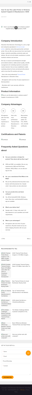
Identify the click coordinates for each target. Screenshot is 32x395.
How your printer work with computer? (19, 335)
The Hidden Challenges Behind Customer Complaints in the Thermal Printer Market (20, 310)
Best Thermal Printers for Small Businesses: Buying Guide (20, 282)
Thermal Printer (21, 74)
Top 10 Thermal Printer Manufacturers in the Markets (20, 291)
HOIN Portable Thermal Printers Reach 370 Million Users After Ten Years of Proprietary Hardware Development (21, 265)
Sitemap (22, 389)
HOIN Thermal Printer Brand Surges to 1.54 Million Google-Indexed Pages (20, 254)
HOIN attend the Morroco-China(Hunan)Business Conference (19, 301)
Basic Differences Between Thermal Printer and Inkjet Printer (21, 323)
